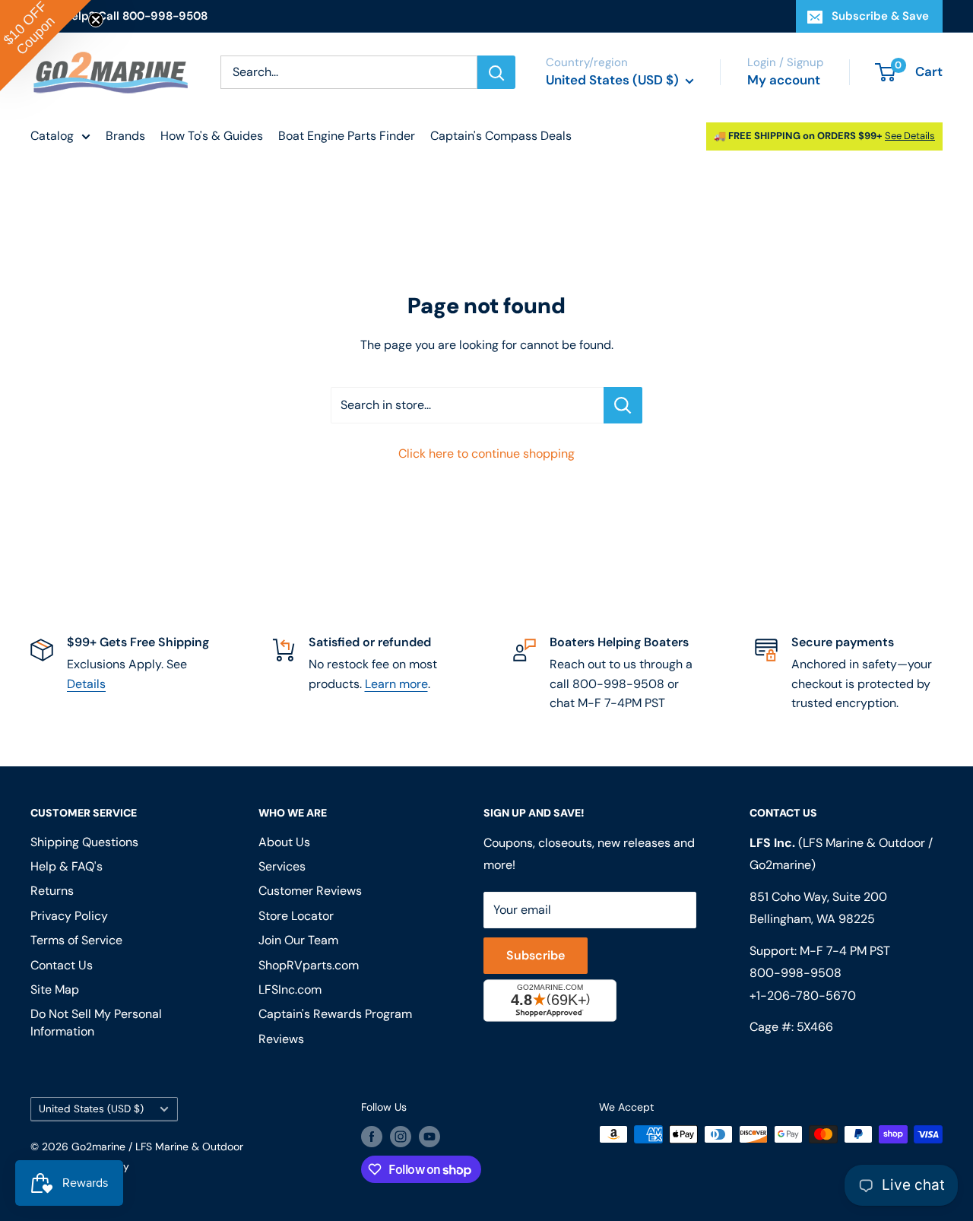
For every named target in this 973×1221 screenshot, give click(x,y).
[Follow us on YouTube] (429, 1135)
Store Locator (296, 916)
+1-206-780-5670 (803, 996)
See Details (910, 135)
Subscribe (535, 955)
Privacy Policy (69, 916)
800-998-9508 (795, 973)
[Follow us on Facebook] (371, 1135)
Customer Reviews (310, 891)
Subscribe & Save (880, 16)
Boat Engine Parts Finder (346, 136)
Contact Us (61, 965)
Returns (52, 891)
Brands (125, 136)
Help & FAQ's (66, 866)
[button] (45, 45)
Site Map (54, 989)
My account (783, 79)
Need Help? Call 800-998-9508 (119, 16)
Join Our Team (298, 940)
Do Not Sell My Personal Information (96, 1022)
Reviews (281, 1039)
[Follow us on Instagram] (400, 1135)
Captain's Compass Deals (501, 136)
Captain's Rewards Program (335, 1014)
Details (86, 684)
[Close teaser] (95, 19)
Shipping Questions (84, 842)
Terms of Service (76, 940)
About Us (284, 842)
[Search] (496, 72)
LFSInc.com (290, 989)
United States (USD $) (91, 1108)
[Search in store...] (623, 405)
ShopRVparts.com (308, 965)
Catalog (52, 136)
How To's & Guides (211, 136)
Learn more (396, 684)
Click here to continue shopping (486, 453)
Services (282, 866)
